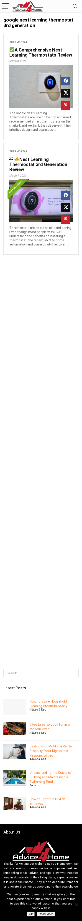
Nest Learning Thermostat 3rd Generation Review (38, 164)
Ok (31, 914)
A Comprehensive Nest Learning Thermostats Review (40, 52)
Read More (46, 914)
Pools (33, 785)
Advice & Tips (38, 709)
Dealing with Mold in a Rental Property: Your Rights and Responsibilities (51, 750)
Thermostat (18, 42)
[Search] (74, 6)
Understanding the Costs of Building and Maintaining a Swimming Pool (51, 777)
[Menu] (5, 6)
